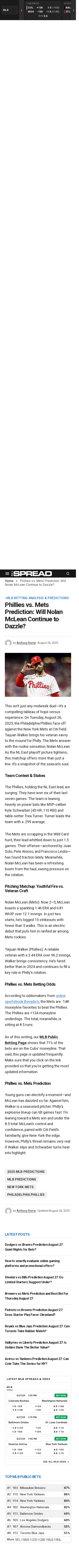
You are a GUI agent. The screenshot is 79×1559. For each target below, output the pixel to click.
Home (9, 581)
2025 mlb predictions (26, 1172)
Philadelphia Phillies (26, 1195)
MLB (50, 1539)
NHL (58, 1539)
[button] (7, 573)
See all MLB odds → (56, 1461)
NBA (26, 1539)
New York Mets (20, 1187)
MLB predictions (21, 1179)
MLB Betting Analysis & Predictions (37, 598)
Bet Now (61, 1395)
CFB (34, 1539)
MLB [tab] (10, 1387)
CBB (42, 1539)
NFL (18, 1539)
